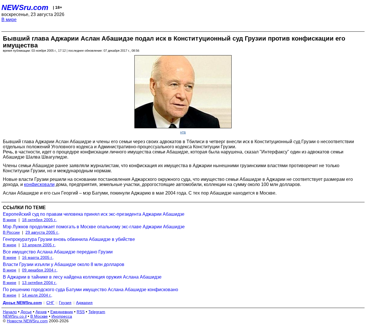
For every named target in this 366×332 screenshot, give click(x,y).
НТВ (183, 132)
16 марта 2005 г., (38, 257)
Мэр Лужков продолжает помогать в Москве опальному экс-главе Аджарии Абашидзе (94, 226)
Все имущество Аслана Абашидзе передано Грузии (58, 251)
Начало (10, 311)
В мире (9, 19)
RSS (81, 311)
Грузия (65, 302)
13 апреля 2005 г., (39, 245)
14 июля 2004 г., (37, 295)
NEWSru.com (24, 7)
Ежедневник (61, 311)
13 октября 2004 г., (39, 282)
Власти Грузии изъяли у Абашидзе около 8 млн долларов (63, 264)
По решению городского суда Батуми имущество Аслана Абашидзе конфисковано (90, 289)
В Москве (39, 316)
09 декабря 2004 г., (40, 270)
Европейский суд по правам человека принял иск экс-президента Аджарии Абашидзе (93, 214)
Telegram (96, 311)
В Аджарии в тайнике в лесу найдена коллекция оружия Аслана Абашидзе (82, 277)
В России (11, 232)
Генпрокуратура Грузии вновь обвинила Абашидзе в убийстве (69, 239)
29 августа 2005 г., (42, 232)
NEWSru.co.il (15, 316)
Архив (41, 311)
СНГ (50, 302)
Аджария (84, 302)
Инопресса (61, 316)
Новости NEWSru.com (27, 321)
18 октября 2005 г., (39, 219)
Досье (26, 311)
